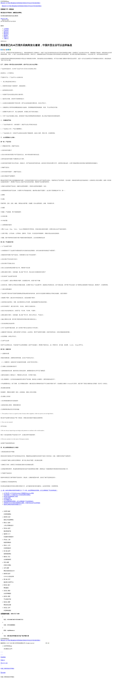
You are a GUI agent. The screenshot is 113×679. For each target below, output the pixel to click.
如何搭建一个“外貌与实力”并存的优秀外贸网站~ (17, 494)
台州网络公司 (8, 499)
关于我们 (8, 3)
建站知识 (6, 32)
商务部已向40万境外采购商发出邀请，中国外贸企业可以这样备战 (22, 502)
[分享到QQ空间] (3, 49)
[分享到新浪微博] (4, 49)
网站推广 (6, 35)
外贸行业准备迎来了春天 (11, 496)
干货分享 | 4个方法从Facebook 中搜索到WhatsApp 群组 (19, 493)
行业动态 (6, 30)
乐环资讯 (32, 3)
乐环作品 (28, 3)
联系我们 (37, 3)
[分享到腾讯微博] (6, 49)
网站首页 (3, 3)
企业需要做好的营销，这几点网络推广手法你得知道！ (19, 501)
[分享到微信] (10, 49)
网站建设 (13, 3)
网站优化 (6, 33)
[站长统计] (47, 643)
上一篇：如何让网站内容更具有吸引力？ (12, 490)
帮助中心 (6, 36)
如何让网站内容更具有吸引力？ (13, 504)
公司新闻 (6, 28)
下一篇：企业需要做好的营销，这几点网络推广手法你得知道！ (40, 490)
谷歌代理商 (7, 498)
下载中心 (6, 38)
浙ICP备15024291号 (40, 643)
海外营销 (23, 3)
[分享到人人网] (8, 49)
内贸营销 (18, 3)
